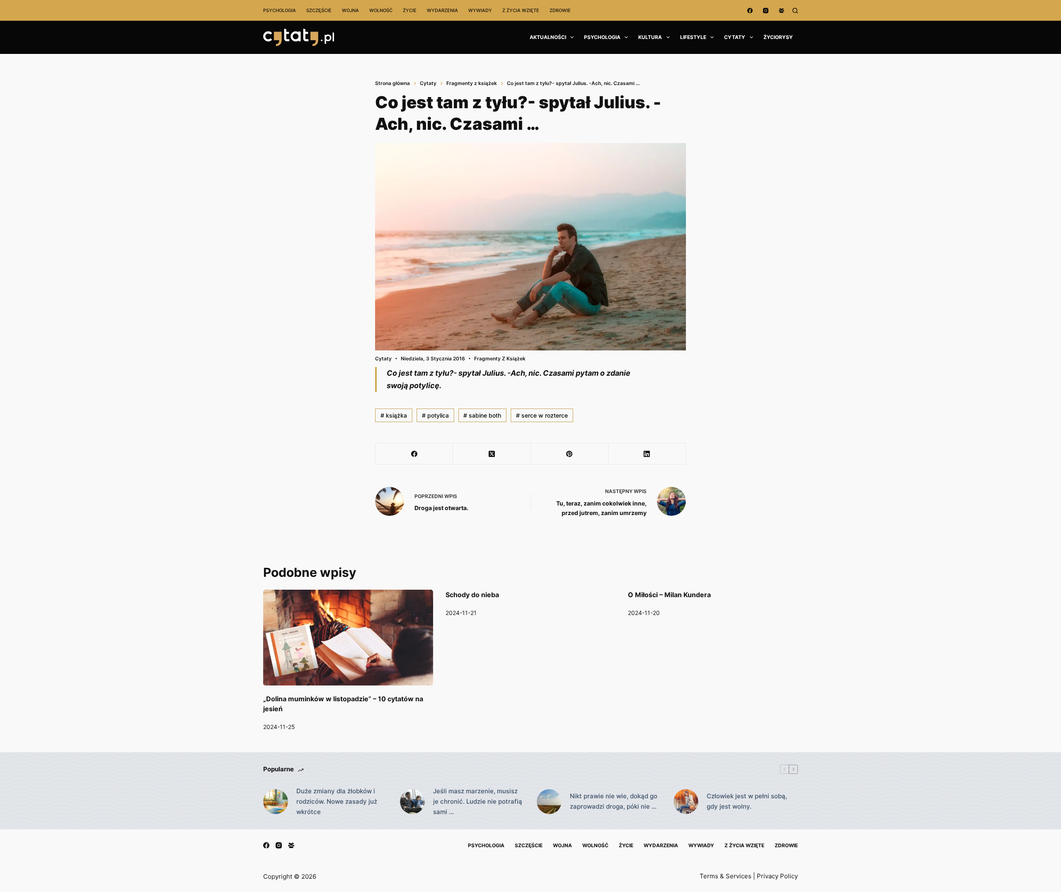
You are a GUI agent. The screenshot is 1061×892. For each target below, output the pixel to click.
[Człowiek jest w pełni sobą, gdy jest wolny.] (685, 801)
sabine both (482, 415)
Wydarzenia (442, 10)
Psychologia (279, 10)
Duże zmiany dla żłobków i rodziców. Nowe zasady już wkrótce (336, 801)
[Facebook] (750, 10)
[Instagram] (765, 10)
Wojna (350, 10)
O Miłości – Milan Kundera (669, 595)
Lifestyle (693, 37)
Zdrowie (560, 10)
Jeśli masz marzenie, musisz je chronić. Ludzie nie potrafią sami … (477, 801)
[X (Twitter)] (491, 453)
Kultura (650, 37)
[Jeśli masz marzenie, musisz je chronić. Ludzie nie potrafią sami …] (412, 801)
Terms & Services (725, 876)
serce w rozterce (542, 415)
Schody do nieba (472, 595)
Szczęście (319, 10)
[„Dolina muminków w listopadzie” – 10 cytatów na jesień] (348, 637)
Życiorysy (778, 37)
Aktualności (548, 37)
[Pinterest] (569, 453)
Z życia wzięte (520, 10)
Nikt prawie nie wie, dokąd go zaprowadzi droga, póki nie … (613, 801)
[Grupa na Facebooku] (781, 10)
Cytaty (734, 37)
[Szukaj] (795, 10)
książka (393, 415)
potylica (435, 415)
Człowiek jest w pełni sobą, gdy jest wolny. (747, 801)
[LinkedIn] (647, 453)
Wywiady (480, 10)
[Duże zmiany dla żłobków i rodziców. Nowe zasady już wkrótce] (275, 801)
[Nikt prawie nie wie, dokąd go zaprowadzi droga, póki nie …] (549, 801)
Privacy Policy (777, 876)
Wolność (380, 10)
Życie (410, 10)
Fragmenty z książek (500, 358)
